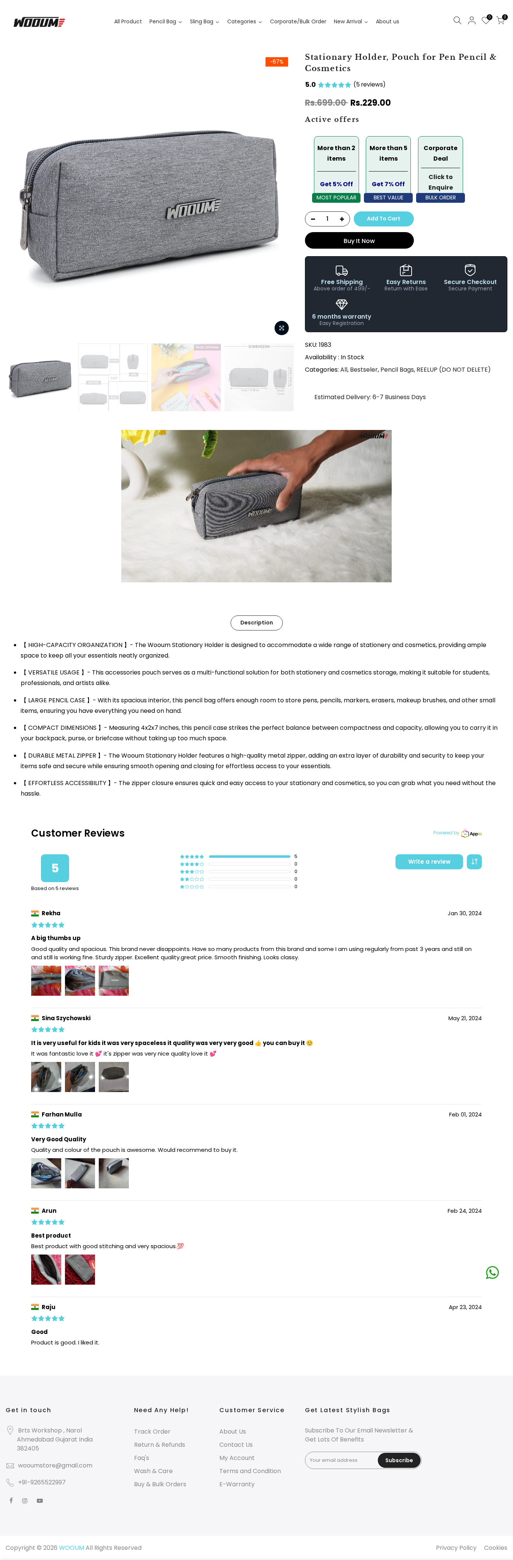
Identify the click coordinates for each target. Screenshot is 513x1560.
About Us (232, 1431)
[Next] (280, 195)
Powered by (446, 832)
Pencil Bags (397, 369)
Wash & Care (153, 1471)
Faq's (141, 1458)
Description (256, 622)
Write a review (429, 862)
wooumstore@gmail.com (55, 1465)
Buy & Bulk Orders (160, 1484)
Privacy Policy (456, 1547)
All (343, 369)
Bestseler (364, 369)
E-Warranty (237, 1484)
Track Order (152, 1431)
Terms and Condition (250, 1471)
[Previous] (19, 195)
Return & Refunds (159, 1444)
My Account (237, 1458)
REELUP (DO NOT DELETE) (453, 369)
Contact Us (236, 1444)
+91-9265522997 (42, 1482)
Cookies (495, 1547)
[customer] (472, 21)
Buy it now (359, 241)
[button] (474, 861)
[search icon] (457, 21)
